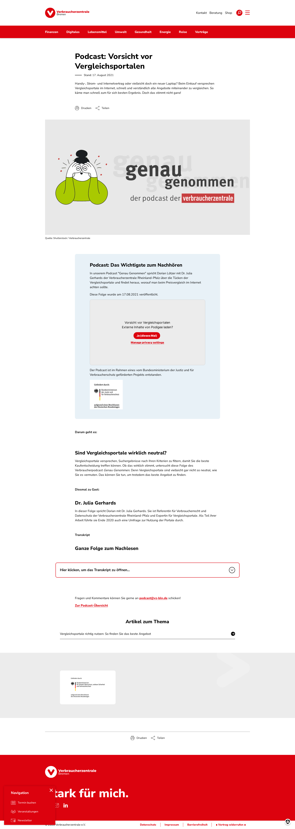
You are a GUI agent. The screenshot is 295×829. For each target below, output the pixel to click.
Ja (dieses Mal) (147, 335)
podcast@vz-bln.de (153, 598)
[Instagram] (56, 805)
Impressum (172, 825)
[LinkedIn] (65, 805)
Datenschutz (148, 825)
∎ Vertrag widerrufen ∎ (231, 825)
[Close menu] (51, 790)
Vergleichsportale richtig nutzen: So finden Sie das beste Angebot (105, 634)
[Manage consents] (288, 822)
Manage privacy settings (147, 342)
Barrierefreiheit (197, 825)
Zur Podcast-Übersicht (91, 605)
